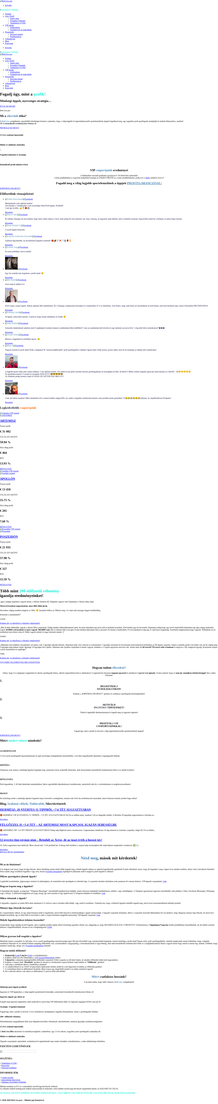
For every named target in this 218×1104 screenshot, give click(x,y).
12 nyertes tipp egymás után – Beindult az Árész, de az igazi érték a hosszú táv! (51, 839)
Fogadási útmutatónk (53, 871)
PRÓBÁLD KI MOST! (9, 128)
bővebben (4, 819)
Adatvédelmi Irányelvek (10, 1080)
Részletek (9, 212)
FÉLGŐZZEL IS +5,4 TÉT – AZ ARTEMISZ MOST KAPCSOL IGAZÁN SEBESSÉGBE (58, 824)
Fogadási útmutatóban (35, 946)
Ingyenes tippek (16, 34)
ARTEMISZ (8, 420)
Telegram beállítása (9, 1068)
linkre (148, 178)
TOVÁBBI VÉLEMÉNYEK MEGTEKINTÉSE (20, 662)
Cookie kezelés (7, 1078)
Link (165, 881)
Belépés (15, 10)
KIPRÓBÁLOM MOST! (10, 188)
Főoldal (8, 14)
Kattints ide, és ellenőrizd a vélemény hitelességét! (20, 623)
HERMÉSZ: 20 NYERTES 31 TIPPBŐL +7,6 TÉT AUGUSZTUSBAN (45, 809)
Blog (7, 41)
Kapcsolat (9, 43)
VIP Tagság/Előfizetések (44, 958)
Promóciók (9, 32)
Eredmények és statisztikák (21, 30)
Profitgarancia (15, 37)
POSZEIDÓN (9, 536)
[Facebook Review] (28, 199)
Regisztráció (5, 10)
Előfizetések (15, 27)
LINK (49, 927)
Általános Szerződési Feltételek (13, 1082)
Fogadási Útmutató (17, 21)
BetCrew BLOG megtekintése (12, 852)
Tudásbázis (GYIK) (18, 23)
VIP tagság (9, 25)
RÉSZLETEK (6, 469)
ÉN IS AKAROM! (7, 106)
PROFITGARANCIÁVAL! (144, 183)
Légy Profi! (9, 16)
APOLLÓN (7, 478)
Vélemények (10, 39)
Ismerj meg (14, 18)
